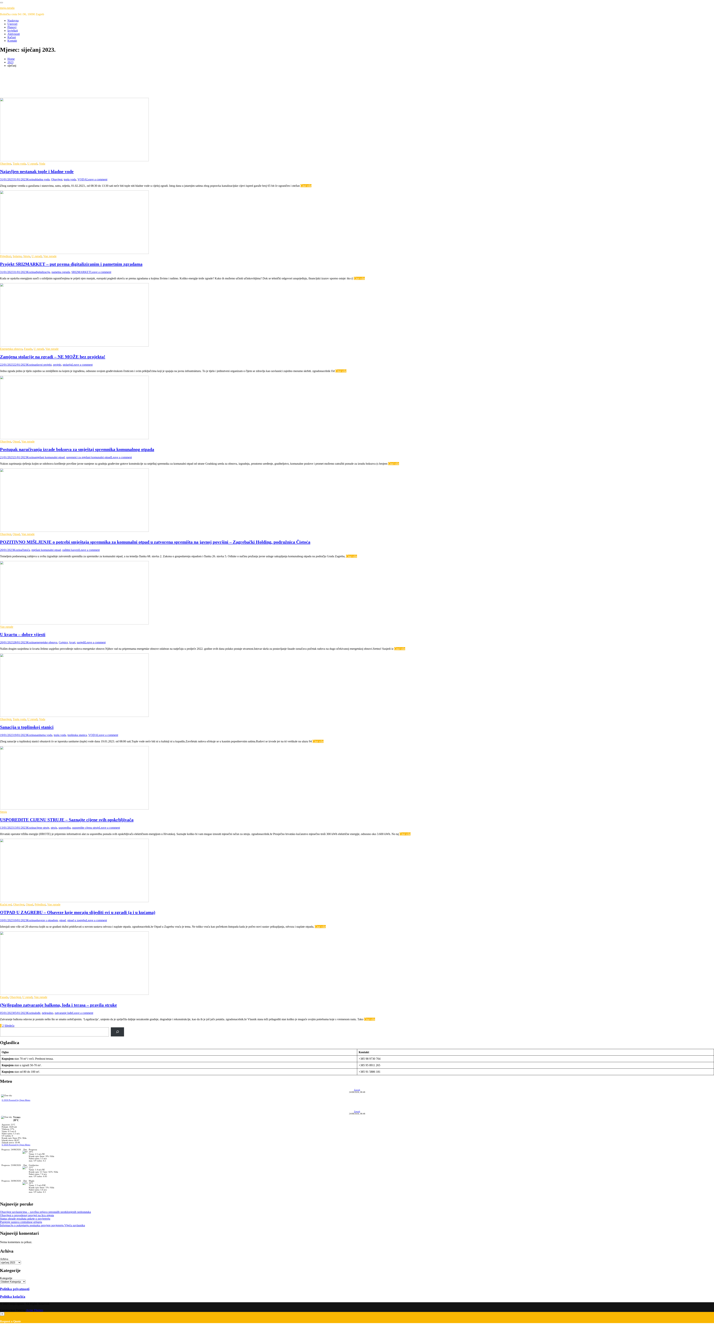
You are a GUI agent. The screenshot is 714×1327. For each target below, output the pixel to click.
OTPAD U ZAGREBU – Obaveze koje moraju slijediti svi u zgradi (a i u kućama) (77, 912)
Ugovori (12, 23)
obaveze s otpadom (46, 920)
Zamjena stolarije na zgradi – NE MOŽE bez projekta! (52, 356)
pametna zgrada (61, 272)
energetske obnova (46, 642)
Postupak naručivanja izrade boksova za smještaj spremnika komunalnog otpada (77, 449)
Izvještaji (12, 30)
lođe (37, 1013)
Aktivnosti (13, 34)
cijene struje (42, 827)
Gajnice (63, 642)
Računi (11, 37)
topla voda (70, 179)
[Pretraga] (117, 1031)
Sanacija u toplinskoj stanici (27, 727)
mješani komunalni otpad (50, 457)
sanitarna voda (43, 735)
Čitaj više (305, 185)
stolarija (67, 364)
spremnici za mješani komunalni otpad (88, 457)
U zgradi (32, 163)
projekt (57, 364)
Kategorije (6, 1278)
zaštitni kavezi (70, 550)
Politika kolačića (12, 1297)
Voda (42, 163)
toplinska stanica (77, 735)
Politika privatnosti (14, 1289)
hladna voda (42, 179)
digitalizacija (42, 272)
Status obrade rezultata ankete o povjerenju (25, 1218)
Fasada (28, 348)
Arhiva (4, 1259)
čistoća (26, 550)
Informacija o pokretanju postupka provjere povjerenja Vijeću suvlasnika (42, 1225)
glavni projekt (43, 364)
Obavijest (5, 163)
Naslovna (13, 20)
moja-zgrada (7, 7)
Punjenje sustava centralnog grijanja (21, 1222)
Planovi (11, 27)
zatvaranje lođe (63, 1013)
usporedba (65, 827)
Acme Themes (34, 1310)
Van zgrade (50, 256)
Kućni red (6, 904)
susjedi (81, 642)
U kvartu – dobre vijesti (22, 634)
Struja (26, 256)
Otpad (16, 441)
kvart (72, 642)
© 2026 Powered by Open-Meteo (16, 1100)
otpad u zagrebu (76, 920)
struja (54, 827)
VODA (82, 179)
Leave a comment (96, 179)
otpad (62, 920)
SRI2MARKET (80, 272)
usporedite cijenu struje (85, 827)
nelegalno (47, 1013)
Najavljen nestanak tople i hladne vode (37, 171)
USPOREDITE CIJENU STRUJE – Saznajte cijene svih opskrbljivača (67, 819)
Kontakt (12, 40)
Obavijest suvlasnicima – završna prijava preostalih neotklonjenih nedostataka (45, 1212)
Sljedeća (9, 1025)
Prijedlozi (5, 256)
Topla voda (19, 163)
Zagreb (357, 1090)
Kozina (31, 179)
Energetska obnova (11, 348)
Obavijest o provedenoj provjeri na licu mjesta (27, 1215)
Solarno (17, 256)
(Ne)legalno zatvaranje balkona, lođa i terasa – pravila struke (58, 1005)
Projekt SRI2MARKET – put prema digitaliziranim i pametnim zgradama (71, 264)
